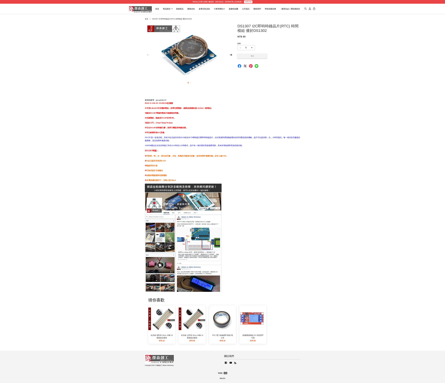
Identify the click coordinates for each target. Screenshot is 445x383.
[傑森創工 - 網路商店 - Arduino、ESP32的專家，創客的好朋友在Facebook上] (225, 364)
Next (231, 55)
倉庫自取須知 (204, 9)
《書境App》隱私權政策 (290, 9)
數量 (239, 43)
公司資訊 (246, 9)
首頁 (157, 9)
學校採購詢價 (270, 9)
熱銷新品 (179, 9)
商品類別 (166, 9)
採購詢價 (248, 2)
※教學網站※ (219, 9)
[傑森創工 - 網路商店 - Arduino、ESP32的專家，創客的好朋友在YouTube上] (230, 364)
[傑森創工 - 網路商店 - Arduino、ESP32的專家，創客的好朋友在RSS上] (235, 363)
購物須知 (191, 9)
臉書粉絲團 (233, 9)
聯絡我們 (257, 9)
